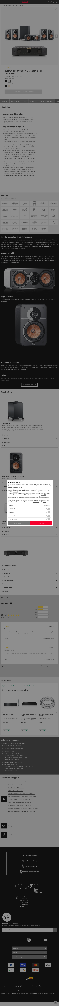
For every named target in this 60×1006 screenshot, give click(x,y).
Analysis (11, 508)
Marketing (11, 512)
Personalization (12, 515)
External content (13, 519)
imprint (44, 501)
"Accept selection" (24, 499)
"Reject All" (15, 491)
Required (11, 505)
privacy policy (36, 501)
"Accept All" (43, 494)
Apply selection (18, 523)
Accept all (41, 523)
